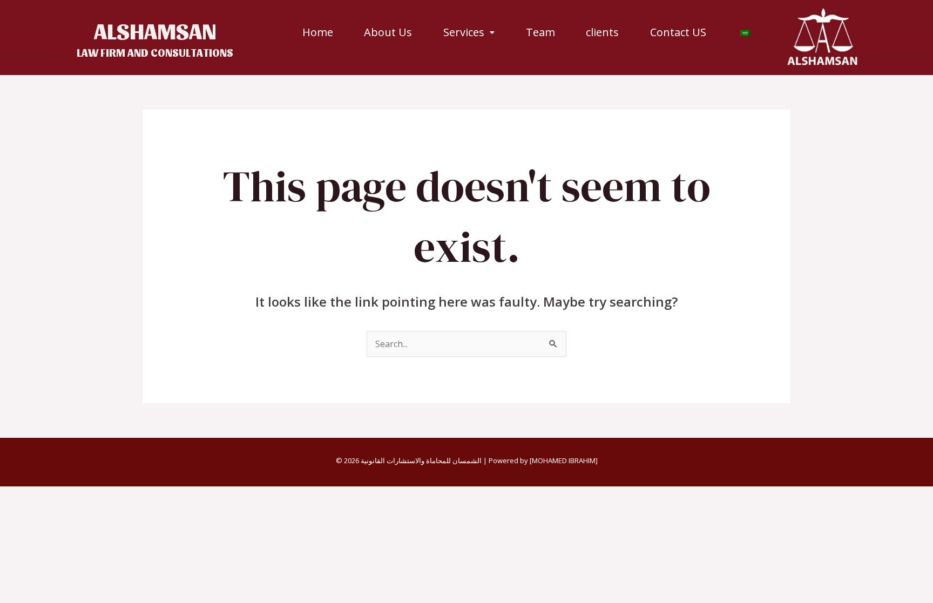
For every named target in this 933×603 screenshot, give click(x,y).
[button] (469, 32)
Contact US (678, 32)
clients (602, 32)
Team (540, 32)
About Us (388, 32)
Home (317, 32)
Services (463, 32)
